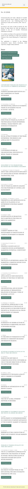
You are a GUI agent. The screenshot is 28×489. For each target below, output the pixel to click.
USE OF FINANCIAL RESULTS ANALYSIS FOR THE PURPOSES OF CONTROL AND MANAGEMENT (13, 188)
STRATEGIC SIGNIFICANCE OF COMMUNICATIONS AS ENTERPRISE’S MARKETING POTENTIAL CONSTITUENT (13, 248)
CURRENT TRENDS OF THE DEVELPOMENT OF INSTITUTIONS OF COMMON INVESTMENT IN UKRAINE (12, 232)
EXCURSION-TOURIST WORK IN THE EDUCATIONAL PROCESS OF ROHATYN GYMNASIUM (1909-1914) (12, 472)
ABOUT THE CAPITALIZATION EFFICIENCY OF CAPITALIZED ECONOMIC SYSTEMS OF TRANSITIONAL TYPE (14, 174)
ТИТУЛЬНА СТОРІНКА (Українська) (10, 55)
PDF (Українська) (6, 99)
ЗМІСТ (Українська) (6, 58)
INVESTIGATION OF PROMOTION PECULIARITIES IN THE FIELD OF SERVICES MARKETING (11, 218)
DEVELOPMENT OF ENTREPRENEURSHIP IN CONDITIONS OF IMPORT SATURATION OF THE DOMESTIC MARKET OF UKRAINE (14, 420)
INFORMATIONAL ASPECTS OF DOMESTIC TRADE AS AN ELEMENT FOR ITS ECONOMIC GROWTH (14, 108)
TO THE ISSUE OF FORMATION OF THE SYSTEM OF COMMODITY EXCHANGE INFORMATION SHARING (13, 339)
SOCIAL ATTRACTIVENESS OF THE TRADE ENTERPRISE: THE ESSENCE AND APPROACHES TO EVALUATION (13, 138)
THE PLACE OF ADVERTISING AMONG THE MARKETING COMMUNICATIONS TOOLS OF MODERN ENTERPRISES (14, 262)
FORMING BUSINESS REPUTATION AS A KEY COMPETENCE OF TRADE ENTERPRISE (13, 93)
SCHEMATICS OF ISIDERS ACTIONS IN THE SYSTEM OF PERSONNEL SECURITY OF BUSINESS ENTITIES (13, 324)
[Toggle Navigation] (24, 5)
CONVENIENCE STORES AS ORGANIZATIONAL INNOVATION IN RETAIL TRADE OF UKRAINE (12, 152)
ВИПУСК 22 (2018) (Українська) (9, 52)
